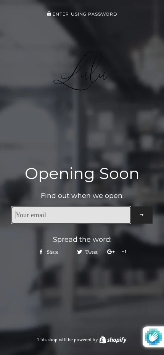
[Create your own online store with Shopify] (113, 339)
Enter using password (84, 14)
